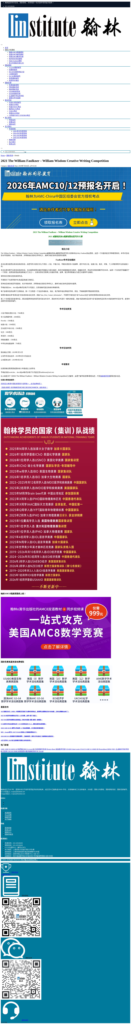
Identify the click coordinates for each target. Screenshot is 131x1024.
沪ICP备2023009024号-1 (28, 860)
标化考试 (8, 100)
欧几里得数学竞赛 (39, 749)
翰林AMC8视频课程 (16, 52)
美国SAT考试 (14, 104)
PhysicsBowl (103, 749)
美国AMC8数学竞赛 (16, 56)
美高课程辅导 (14, 78)
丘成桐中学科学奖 (122, 749)
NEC (114, 749)
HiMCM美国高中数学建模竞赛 (25, 751)
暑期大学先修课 (14, 98)
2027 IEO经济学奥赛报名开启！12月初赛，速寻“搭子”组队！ (19, 715)
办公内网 (8, 815)
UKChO (11, 751)
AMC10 (8, 749)
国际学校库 (9, 834)
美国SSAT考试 (14, 113)
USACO (83, 749)
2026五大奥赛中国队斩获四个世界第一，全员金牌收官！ (21, 384)
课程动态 (12, 124)
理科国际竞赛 (14, 87)
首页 (6, 48)
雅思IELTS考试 (14, 109)
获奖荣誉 (8, 828)
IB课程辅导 (13, 70)
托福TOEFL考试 (15, 107)
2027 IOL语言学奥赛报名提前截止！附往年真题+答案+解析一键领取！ (21, 719)
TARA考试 (13, 111)
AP (17, 749)
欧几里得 (4, 751)
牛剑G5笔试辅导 (15, 102)
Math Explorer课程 (15, 61)
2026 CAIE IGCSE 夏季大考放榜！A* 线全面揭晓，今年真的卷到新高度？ (23, 728)
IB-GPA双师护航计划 (16, 72)
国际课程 (8, 65)
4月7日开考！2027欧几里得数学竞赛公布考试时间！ (16, 740)
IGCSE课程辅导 (14, 76)
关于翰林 (8, 819)
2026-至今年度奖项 (20, 131)
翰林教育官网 (105, 376)
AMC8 (13, 749)
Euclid (41, 751)
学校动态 (12, 120)
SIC (37, 751)
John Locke (76, 749)
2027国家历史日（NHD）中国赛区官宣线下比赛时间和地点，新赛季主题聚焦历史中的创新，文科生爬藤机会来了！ (35, 711)
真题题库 (8, 813)
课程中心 (8, 832)
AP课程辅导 (13, 74)
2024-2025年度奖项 (20, 133)
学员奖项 (12, 129)
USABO (69, 749)
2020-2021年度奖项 (20, 137)
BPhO (109, 749)
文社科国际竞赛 (14, 93)
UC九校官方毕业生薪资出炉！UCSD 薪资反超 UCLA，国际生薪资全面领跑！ (23, 724)
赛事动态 (12, 122)
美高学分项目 (14, 80)
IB (98, 749)
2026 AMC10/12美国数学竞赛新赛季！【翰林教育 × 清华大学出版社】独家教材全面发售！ (27, 736)
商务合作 (12, 144)
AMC (3, 749)
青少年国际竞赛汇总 (16, 63)
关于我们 (8, 126)
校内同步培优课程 (15, 59)
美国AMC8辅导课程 (16, 54)
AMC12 (89, 749)
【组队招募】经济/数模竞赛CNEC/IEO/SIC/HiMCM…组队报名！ (24, 387)
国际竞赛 (8, 83)
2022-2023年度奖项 (20, 135)
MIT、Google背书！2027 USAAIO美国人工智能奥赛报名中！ (19, 732)
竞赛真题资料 (14, 85)
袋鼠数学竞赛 (61, 749)
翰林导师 (12, 140)
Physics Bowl (51, 749)
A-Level (30, 749)
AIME (94, 749)
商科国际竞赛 (14, 89)
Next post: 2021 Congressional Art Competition (51, 417)
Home (3, 155)
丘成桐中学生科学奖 (16, 96)
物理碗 (20, 749)
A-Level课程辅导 (15, 67)
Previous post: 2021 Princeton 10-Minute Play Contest (18, 417)
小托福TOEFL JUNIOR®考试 (19, 115)
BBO (25, 749)
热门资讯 (8, 117)
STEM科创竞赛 (14, 91)
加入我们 (12, 142)
